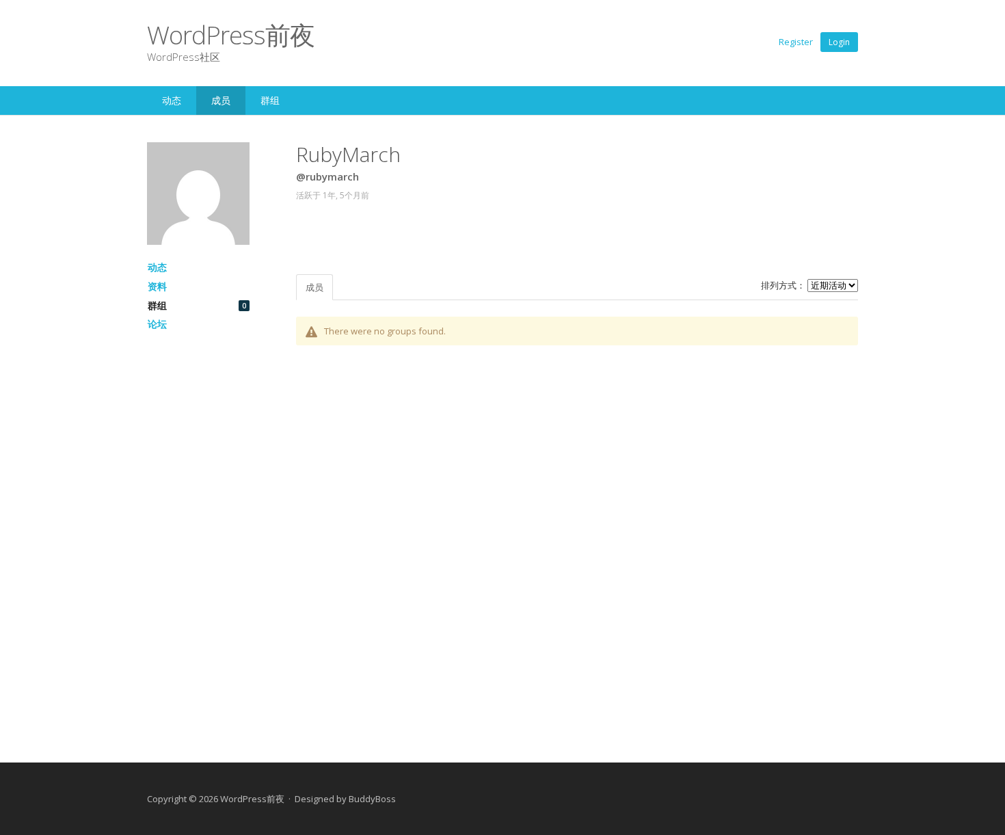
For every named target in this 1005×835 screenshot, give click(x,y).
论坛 (157, 323)
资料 (157, 286)
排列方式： (783, 285)
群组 (270, 100)
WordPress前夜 (230, 34)
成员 (220, 100)
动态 (171, 100)
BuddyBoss (372, 799)
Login (839, 42)
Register (796, 42)
